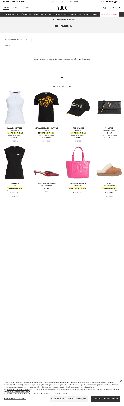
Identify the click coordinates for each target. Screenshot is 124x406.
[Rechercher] (104, 7)
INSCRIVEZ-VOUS (106, 2)
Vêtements (26, 14)
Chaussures (40, 14)
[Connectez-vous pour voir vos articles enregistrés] (112, 7)
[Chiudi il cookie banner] (121, 381)
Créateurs (76, 14)
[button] (62, 77)
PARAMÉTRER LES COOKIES (15, 399)
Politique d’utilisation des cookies (18, 391)
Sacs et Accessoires (58, 14)
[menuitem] (6, 8)
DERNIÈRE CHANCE (109, 14)
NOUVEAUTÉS (12, 14)
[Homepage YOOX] (62, 8)
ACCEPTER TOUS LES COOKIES (105, 399)
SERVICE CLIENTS (18, 2)
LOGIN (117, 2)
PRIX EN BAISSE (91, 14)
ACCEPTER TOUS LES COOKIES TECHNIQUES (68, 399)
